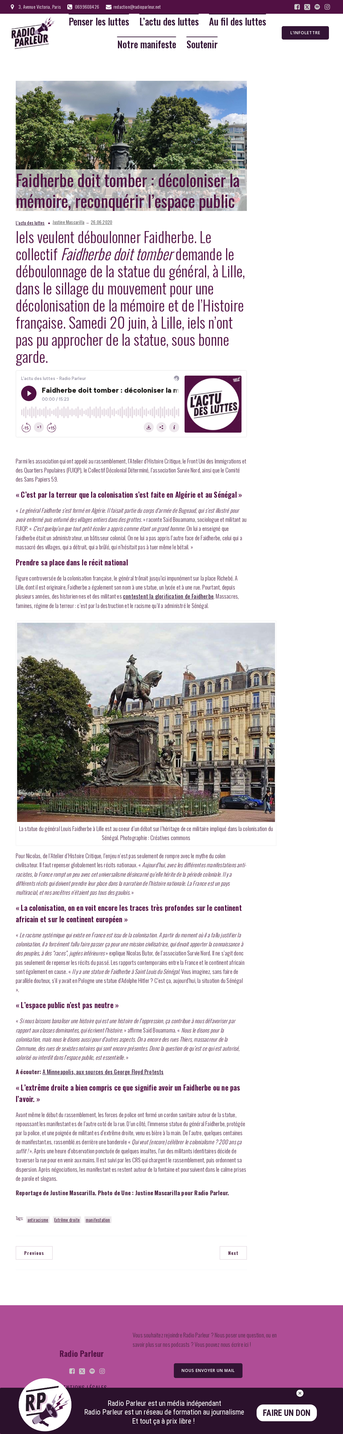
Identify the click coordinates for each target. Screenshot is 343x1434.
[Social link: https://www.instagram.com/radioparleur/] (327, 7)
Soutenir (202, 44)
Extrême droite (67, 1219)
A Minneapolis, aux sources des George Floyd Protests (103, 1071)
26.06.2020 (101, 222)
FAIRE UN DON (287, 1413)
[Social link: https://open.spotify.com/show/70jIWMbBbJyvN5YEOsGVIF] (317, 7)
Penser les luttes (99, 21)
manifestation (98, 1219)
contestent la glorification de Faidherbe (168, 596)
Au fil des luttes (237, 21)
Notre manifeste (146, 44)
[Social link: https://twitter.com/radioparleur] (307, 7)
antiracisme (37, 1219)
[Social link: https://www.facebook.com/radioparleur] (297, 7)
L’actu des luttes (169, 21)
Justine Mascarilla (68, 222)
